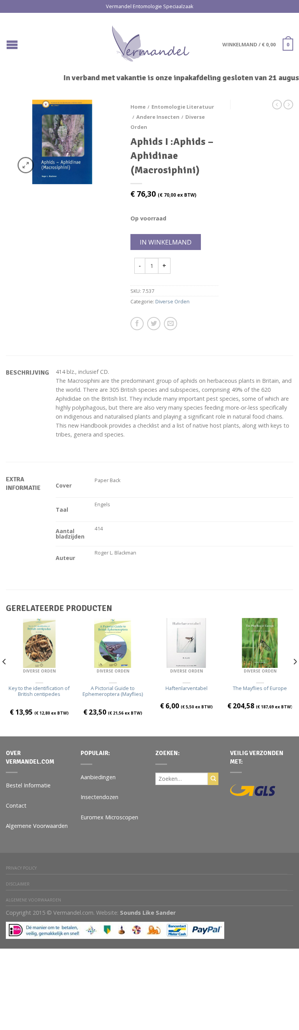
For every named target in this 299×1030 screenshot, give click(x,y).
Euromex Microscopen (109, 817)
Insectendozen (99, 797)
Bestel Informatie (28, 785)
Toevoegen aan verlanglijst (99, 119)
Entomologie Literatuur (182, 106)
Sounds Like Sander (148, 912)
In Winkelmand (166, 242)
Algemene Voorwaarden (37, 825)
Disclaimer (18, 884)
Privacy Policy (21, 868)
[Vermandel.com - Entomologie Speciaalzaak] (150, 42)
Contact (16, 805)
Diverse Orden (172, 301)
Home (138, 106)
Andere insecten (157, 116)
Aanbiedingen (98, 777)
